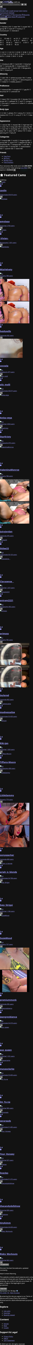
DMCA (6, 1338)
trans (20, 11)
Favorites (7, 1313)
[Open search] (1, 7)
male (7, 11)
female (2, 11)
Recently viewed (9, 1315)
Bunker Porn (8, 160)
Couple (6, 1328)
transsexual (4, 13)
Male (5, 1326)
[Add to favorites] (1, 197)
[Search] (25, 4)
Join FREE (3, 9)
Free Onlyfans (8, 162)
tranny (25, 11)
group (16, 11)
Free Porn (7, 156)
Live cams (7, 1311)
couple (11, 11)
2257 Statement (9, 1341)
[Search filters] (22, 4)
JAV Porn (7, 158)
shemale (11, 13)
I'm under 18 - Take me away (10, 1293)
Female (6, 1324)
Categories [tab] (4, 19)
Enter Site (3, 1289)
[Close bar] (14, 170)
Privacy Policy (8, 1336)
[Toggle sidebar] (1, 2)
